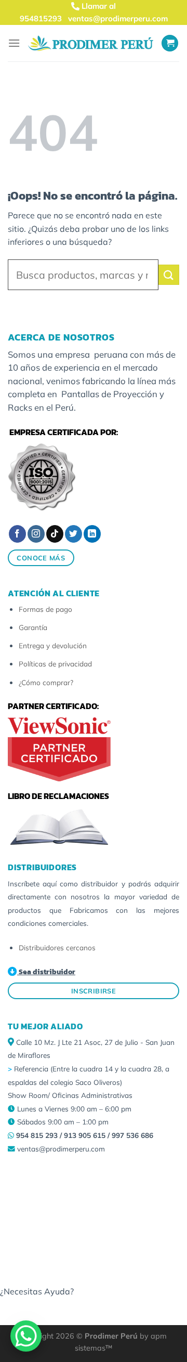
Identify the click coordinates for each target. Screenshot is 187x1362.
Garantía (33, 627)
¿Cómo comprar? (46, 682)
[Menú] (14, 43)
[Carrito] (170, 43)
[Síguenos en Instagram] (36, 534)
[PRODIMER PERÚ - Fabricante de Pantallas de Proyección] (90, 42)
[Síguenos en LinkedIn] (92, 534)
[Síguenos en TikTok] (54, 534)
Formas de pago (45, 609)
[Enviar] (168, 275)
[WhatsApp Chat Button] (26, 1336)
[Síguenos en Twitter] (73, 534)
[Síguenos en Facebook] (17, 534)
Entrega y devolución (53, 645)
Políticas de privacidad (55, 663)
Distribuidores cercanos (57, 947)
